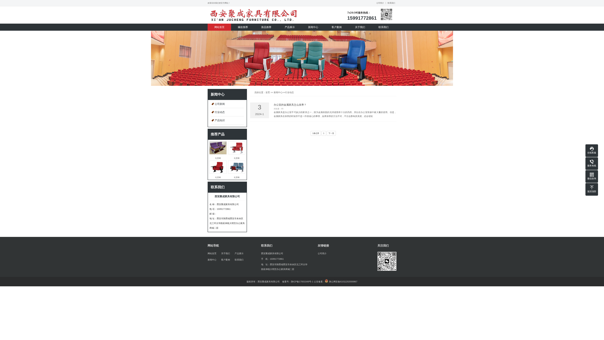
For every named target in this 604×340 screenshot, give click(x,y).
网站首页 (219, 27)
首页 (268, 92)
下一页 (331, 133)
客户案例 (337, 27)
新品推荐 (266, 27)
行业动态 (220, 112)
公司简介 (380, 3)
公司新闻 (220, 104)
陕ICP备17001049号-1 (302, 281)
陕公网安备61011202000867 (342, 281)
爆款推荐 (243, 27)
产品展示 (290, 27)
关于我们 (360, 27)
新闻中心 (313, 27)
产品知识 (220, 120)
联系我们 (391, 3)
